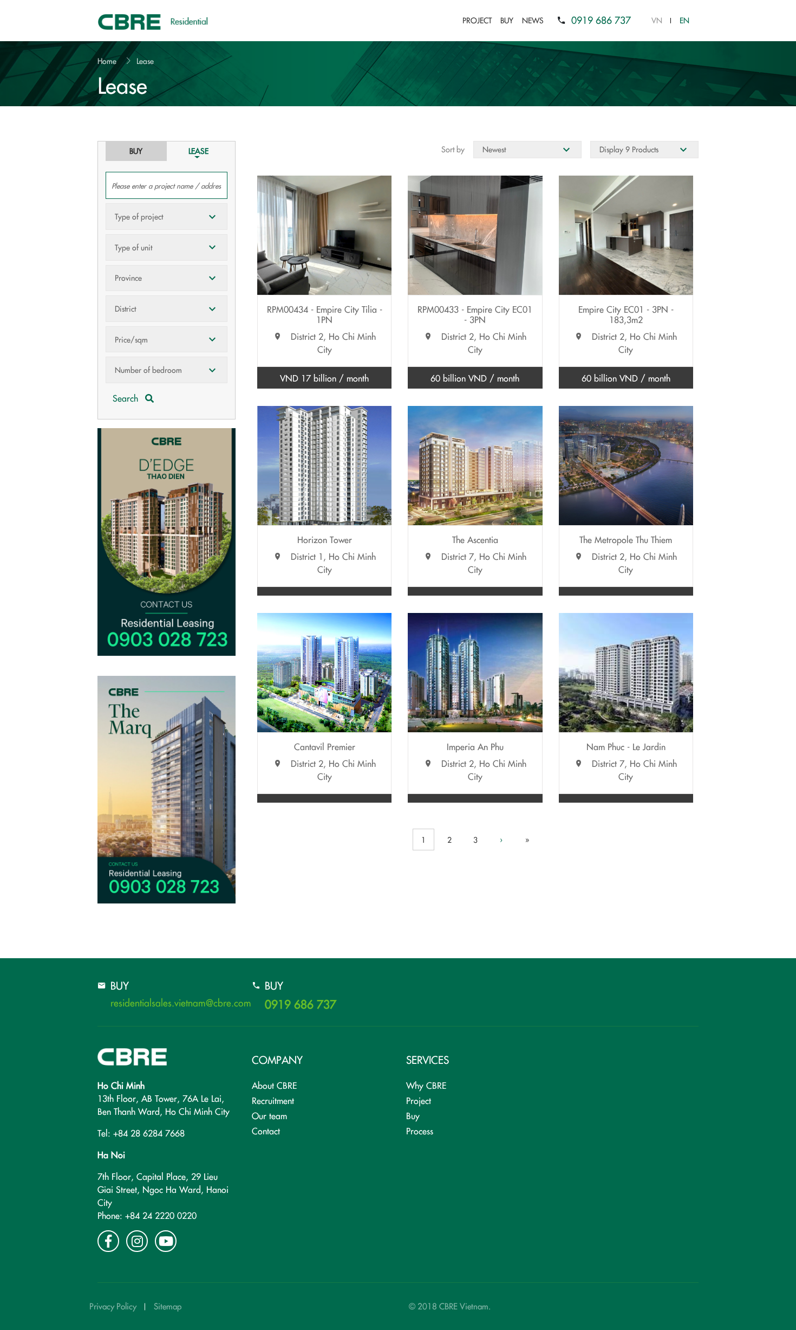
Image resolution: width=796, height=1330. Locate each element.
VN (656, 20)
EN (684, 20)
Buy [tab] (135, 150)
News (533, 20)
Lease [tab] (198, 150)
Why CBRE (426, 1085)
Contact (266, 1131)
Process (419, 1131)
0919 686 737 (601, 20)
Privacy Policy (112, 1306)
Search (127, 398)
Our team (269, 1115)
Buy (506, 20)
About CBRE (274, 1085)
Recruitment (273, 1100)
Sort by (453, 149)
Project (477, 20)
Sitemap (167, 1306)
